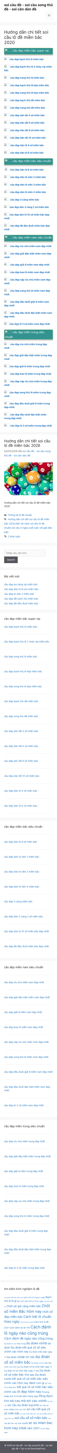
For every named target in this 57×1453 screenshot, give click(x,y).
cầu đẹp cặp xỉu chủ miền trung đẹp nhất (27, 1201)
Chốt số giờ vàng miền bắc (24, 1306)
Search (11, 559)
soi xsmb (23, 1423)
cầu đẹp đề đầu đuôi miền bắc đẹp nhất (26, 946)
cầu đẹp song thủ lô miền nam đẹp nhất (26, 1057)
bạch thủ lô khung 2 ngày (34, 1297)
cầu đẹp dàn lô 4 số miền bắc (27, 145)
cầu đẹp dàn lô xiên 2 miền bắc (28, 177)
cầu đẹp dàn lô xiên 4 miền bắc (28, 192)
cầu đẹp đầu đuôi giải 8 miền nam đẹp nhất (28, 1071)
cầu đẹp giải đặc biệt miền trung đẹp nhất (27, 1156)
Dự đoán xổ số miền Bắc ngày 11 (36, 1367)
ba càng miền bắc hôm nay (13, 1297)
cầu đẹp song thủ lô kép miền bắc (29, 92)
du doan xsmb (36, 1343)
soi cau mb (18, 1401)
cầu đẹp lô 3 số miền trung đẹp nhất (31, 425)
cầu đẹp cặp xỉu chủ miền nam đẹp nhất (26, 1042)
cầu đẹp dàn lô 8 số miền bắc (27, 169)
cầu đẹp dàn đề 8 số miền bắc (27, 130)
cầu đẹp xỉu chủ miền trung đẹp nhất (24, 1141)
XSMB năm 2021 (29, 1428)
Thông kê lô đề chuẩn (20, 515)
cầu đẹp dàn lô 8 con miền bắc (21, 589)
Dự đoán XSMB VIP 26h (21, 1357)
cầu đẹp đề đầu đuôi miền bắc (21, 603)
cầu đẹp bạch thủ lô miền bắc (20, 626)
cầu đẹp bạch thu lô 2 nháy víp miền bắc (26, 641)
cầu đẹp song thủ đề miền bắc (27, 107)
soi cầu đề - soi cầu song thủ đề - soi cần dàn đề (28, 7)
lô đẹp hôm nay (29, 1392)
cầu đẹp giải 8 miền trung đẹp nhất (30, 366)
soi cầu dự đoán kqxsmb (23, 1405)
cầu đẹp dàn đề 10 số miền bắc (28, 137)
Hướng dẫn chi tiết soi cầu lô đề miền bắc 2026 (27, 443)
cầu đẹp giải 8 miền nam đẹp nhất (29, 264)
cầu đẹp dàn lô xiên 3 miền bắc (28, 184)
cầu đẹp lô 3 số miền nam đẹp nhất (30, 324)
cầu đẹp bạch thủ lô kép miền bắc (29, 85)
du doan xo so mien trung (15, 1344)
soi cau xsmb (36, 1401)
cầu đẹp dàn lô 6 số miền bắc (27, 152)
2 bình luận (14, 536)
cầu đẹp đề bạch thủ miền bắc (21, 598)
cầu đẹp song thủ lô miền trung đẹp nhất (26, 1216)
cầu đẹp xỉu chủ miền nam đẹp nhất (31, 246)
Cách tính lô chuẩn (26, 1322)
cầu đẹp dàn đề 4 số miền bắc (27, 115)
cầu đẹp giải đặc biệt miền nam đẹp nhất (27, 997)
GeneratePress (38, 1448)
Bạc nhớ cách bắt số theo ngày (30, 1301)
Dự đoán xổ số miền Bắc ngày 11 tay (21, 1370)
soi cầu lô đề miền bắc (28, 1414)
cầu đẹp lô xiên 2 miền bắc (19, 594)
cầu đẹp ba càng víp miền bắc (21, 584)
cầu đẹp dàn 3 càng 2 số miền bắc (29, 207)
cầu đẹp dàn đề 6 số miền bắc (27, 122)
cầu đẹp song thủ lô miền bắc (27, 77)
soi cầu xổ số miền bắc (31, 1418)
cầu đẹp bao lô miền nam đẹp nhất (30, 272)
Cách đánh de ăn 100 (20, 1327)
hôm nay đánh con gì (30, 1383)
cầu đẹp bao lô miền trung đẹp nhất (30, 373)
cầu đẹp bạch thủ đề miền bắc (27, 100)
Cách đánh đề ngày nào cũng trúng (28, 1338)
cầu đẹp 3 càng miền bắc (24, 199)
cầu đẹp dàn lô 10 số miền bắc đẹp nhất (26, 931)
